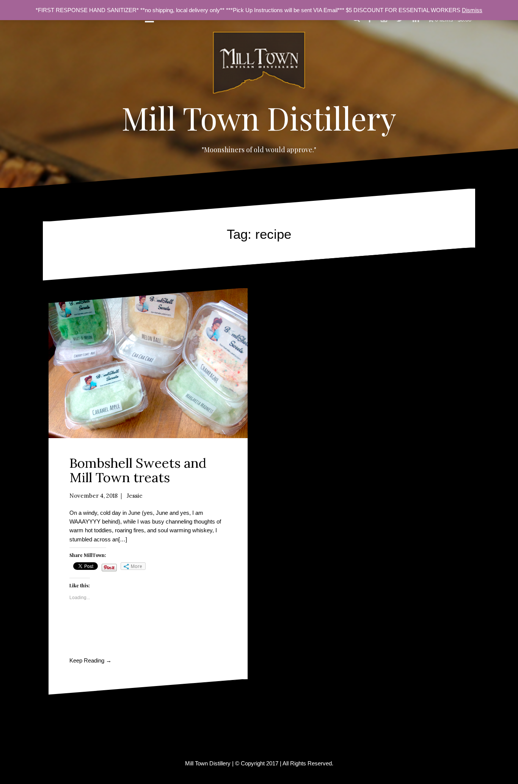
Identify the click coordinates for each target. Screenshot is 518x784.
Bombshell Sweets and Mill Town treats (138, 470)
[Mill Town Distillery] (259, 65)
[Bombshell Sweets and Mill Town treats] (148, 363)
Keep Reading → (90, 660)
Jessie (135, 495)
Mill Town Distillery (259, 118)
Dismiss (472, 10)
